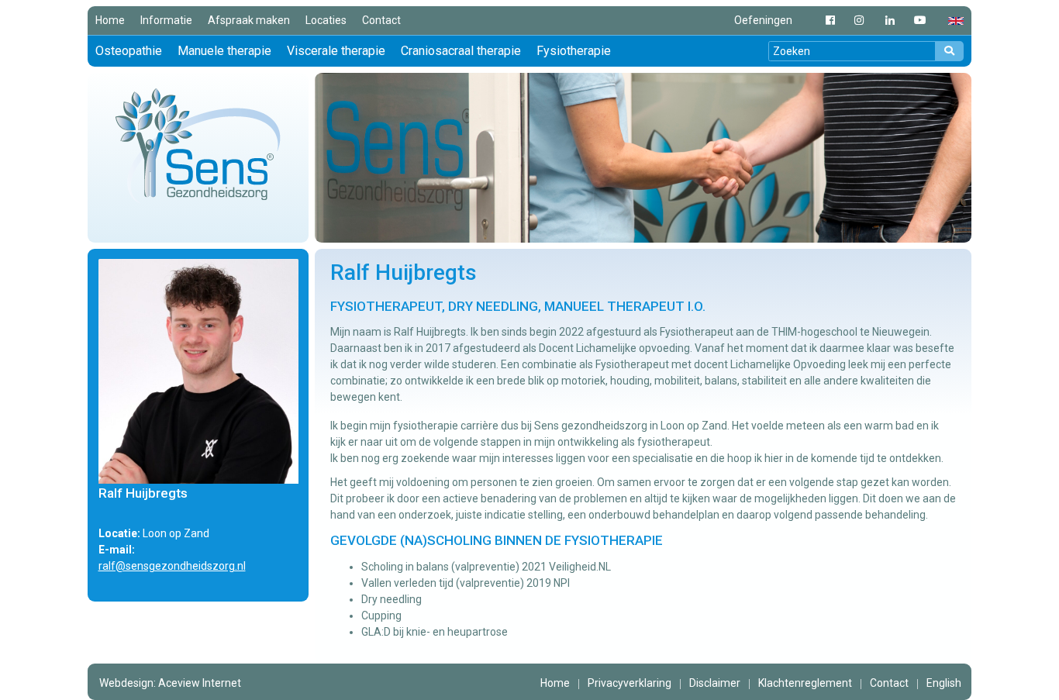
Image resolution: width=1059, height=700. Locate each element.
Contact (381, 20)
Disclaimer (714, 683)
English (943, 683)
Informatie (166, 20)
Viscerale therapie (336, 50)
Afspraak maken (249, 20)
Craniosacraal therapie (461, 50)
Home (110, 20)
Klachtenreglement (805, 683)
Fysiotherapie (573, 50)
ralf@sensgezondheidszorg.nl (172, 566)
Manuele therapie (224, 50)
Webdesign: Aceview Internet (170, 683)
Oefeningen (763, 20)
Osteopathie (128, 50)
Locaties (326, 20)
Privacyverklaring (629, 683)
